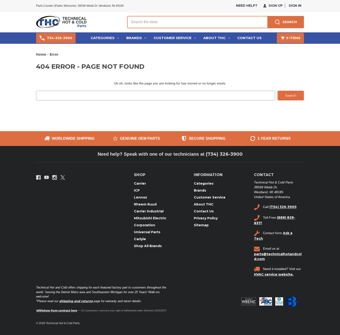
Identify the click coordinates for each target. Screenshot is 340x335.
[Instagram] (54, 177)
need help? (246, 5)
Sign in (295, 5)
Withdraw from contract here (56, 310)
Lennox (140, 197)
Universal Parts (147, 232)
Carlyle (140, 239)
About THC (214, 38)
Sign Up (275, 5)
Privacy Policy (206, 218)
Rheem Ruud (145, 204)
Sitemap (201, 225)
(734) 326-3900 (224, 154)
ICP (137, 190)
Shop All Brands (148, 246)
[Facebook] (38, 177)
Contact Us (249, 38)
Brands (134, 38)
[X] (62, 177)
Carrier (140, 183)
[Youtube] (46, 177)
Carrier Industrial (149, 211)
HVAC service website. (274, 274)
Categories (102, 38)
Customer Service (173, 38)
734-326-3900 (59, 38)
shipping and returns (76, 301)
